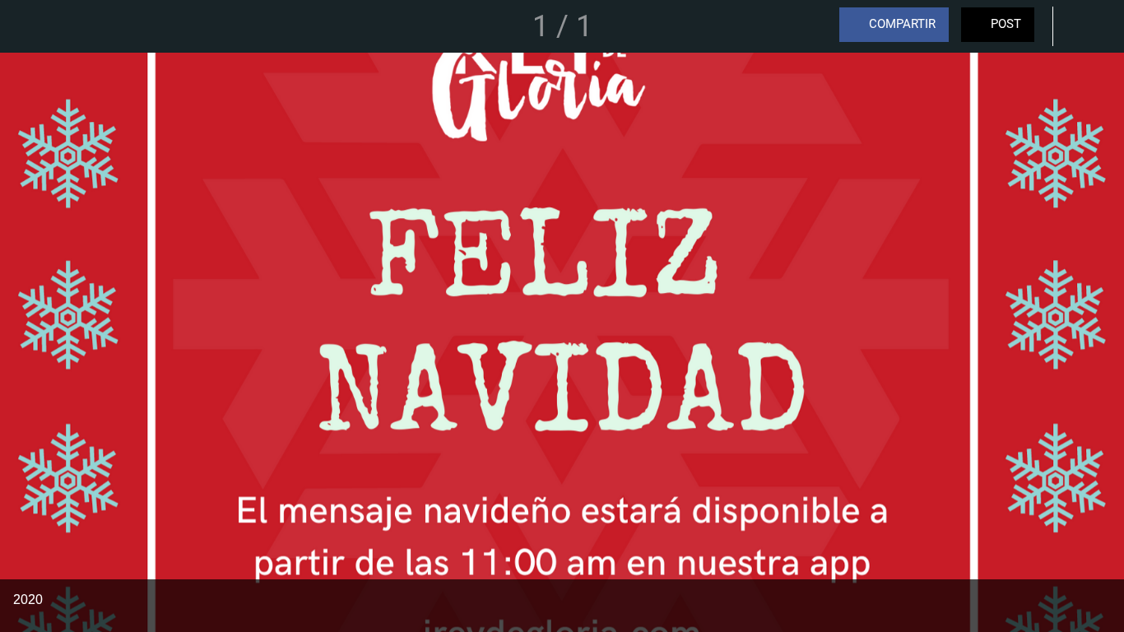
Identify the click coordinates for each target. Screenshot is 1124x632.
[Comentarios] (1081, 26)
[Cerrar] (26, 26)
